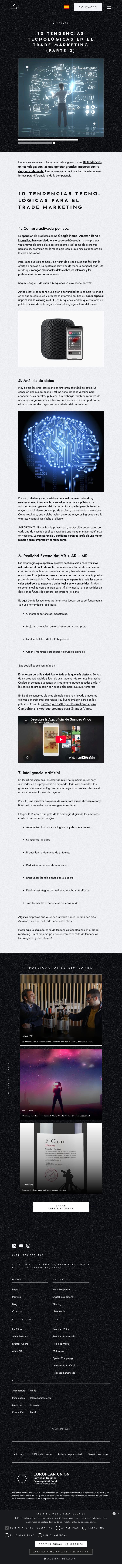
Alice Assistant (20, 1336)
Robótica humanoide (64, 1373)
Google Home (67, 235)
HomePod (24, 240)
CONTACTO (88, 7)
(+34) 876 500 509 (28, 1255)
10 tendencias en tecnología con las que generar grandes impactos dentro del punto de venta (60, 166)
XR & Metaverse (61, 1289)
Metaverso (58, 1351)
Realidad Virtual (61, 1329)
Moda (33, 1390)
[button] (61, 1558)
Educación (18, 1412)
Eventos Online (20, 1344)
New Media (59, 1311)
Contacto (17, 1311)
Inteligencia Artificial (64, 1365)
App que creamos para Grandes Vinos (64, 708)
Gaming (57, 1304)
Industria (34, 1405)
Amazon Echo (88, 235)
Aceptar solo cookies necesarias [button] (61, 1551)
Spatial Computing (63, 1358)
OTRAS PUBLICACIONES (61, 1207)
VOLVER (63, 23)
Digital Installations (63, 1297)
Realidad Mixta (61, 1344)
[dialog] (61, 1537)
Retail (33, 1412)
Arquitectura (18, 1390)
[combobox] (114, 1513)
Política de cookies (41, 1454)
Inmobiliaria (18, 1398)
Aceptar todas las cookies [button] (61, 1544)
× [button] (118, 1513)
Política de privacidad (70, 1454)
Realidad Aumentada (64, 1336)
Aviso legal (19, 1454)
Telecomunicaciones (40, 1398)
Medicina (17, 1405)
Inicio (15, 1289)
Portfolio (16, 1297)
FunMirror (17, 1329)
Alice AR (17, 1351)
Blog (14, 1304)
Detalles (92, 1521)
